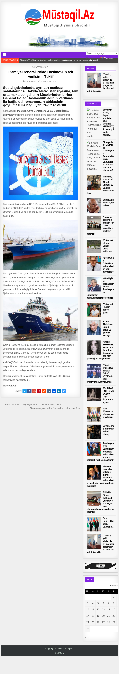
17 (87, 616)
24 (87, 622)
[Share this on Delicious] (64, 391)
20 (103, 616)
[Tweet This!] (24, 391)
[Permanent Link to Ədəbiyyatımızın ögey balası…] (94, 205)
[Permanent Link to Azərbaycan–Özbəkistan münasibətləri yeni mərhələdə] (94, 263)
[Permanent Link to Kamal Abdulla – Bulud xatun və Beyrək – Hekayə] (94, 327)
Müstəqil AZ (31, 81)
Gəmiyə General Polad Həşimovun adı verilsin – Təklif (40, 74)
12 (98, 609)
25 (93, 622)
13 (103, 609)
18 (93, 616)
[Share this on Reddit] (44, 391)
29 (113, 622)
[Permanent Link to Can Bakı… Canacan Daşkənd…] (94, 524)
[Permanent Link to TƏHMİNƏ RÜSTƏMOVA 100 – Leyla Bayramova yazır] (94, 394)
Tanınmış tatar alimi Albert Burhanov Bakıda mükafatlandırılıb (46, 60)
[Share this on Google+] (34, 391)
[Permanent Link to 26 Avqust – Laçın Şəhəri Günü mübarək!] (94, 246)
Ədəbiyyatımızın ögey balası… (108, 203)
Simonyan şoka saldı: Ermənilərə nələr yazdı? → (55, 408)
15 (113, 609)
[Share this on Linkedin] (59, 391)
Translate (108, 58)
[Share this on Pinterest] (39, 391)
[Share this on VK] (49, 391)
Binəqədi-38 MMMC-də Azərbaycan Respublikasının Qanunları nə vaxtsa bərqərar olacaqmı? (108, 156)
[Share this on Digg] (54, 391)
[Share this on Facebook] (29, 391)
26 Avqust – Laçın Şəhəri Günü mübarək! (108, 246)
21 (108, 616)
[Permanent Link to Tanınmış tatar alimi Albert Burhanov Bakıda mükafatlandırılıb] (94, 182)
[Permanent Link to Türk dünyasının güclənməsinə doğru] (94, 414)
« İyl (87, 637)
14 (108, 609)
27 (103, 622)
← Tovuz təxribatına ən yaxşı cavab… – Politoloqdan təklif (31, 404)
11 (93, 609)
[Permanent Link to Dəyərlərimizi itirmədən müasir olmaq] (94, 432)
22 (113, 616)
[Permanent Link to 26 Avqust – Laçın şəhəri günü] (94, 310)
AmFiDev (59, 653)
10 (87, 609)
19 (98, 616)
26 (98, 622)
